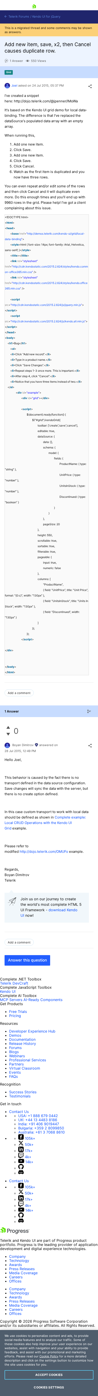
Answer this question (27, 960)
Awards (15, 1264)
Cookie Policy (48, 1356)
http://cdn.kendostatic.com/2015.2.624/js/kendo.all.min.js (48, 321)
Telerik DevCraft (14, 983)
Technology (19, 1260)
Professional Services (27, 1060)
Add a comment (19, 693)
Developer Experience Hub (32, 1031)
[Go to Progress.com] (15, 1232)
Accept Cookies (49, 1375)
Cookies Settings (49, 1387)
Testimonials (20, 1096)
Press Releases (22, 1268)
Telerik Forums (18, 16)
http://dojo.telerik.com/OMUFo (44, 851)
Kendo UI (7, 991)
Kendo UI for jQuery (46, 16)
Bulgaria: (41, 1128)
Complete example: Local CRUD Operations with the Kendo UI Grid (45, 822)
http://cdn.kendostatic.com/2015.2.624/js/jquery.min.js (46, 305)
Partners (16, 1064)
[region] (49, 1363)
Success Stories (22, 1092)
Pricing (15, 1015)
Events (15, 1072)
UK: (37, 1120)
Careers (16, 1277)
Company (17, 1256)
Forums (15, 1047)
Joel (14, 85)
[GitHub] (21, 1168)
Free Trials (18, 1011)
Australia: (41, 1132)
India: (38, 1124)
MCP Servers (11, 999)
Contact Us (19, 1111)
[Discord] (21, 1173)
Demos (15, 1035)
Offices (15, 1281)
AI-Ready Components (42, 999)
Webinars (17, 1056)
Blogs (14, 1051)
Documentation (22, 1039)
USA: (38, 1116)
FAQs (13, 1076)
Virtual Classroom (24, 1068)
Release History (22, 1043)
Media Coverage (23, 1273)
